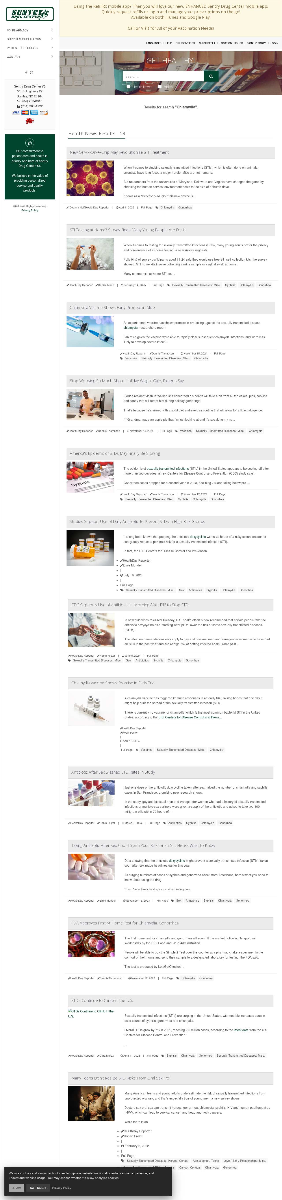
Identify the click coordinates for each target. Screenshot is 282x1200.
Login (274, 43)
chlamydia (131, 327)
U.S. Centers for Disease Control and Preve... (190, 717)
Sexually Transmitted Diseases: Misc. (196, 285)
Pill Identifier (185, 43)
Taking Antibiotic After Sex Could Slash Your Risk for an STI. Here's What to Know (143, 845)
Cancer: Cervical (189, 1167)
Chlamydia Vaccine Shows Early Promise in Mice (112, 307)
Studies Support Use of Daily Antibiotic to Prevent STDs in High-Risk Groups (137, 521)
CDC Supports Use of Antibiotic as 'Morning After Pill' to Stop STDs (130, 604)
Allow (16, 1188)
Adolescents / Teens (206, 1160)
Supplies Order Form (24, 39)
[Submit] (211, 76)
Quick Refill (207, 43)
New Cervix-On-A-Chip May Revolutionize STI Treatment (119, 152)
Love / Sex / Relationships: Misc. (245, 1160)
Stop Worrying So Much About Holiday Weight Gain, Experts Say (127, 380)
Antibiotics (195, 590)
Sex (181, 590)
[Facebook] (26, 72)
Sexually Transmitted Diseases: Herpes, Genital (157, 1160)
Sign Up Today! (256, 43)
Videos (169, 86)
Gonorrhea (185, 207)
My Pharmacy (17, 30)
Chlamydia (167, 207)
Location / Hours (231, 43)
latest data (241, 1030)
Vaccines (131, 358)
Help (168, 43)
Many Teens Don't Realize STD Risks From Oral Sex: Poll (121, 1078)
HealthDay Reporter (137, 560)
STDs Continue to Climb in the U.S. (102, 1000)
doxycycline (198, 536)
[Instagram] (31, 72)
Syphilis (230, 285)
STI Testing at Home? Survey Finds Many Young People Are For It (128, 229)
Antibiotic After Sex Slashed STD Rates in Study (113, 772)
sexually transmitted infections (168, 468)
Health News (142, 86)
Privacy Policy (29, 210)
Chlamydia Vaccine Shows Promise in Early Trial (113, 682)
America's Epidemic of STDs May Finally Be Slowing (115, 453)
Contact (13, 57)
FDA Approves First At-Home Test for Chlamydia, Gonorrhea (125, 923)
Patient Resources (22, 48)
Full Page (146, 207)
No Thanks (38, 1188)
